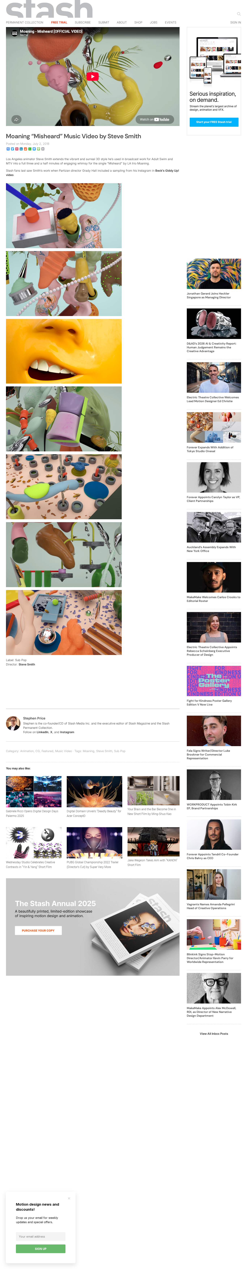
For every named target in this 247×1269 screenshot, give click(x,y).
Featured (47, 751)
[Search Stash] (238, 14)
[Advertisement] (214, 199)
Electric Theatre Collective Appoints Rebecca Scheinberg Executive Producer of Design (212, 651)
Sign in (235, 22)
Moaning (88, 751)
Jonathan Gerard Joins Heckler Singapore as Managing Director (209, 295)
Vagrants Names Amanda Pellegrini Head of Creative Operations (211, 906)
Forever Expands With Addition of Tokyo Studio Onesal (210, 449)
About (122, 22)
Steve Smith (28, 664)
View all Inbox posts (214, 1033)
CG (37, 751)
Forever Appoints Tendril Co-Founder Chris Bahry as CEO (213, 856)
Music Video (63, 751)
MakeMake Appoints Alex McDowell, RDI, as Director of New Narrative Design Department (211, 1012)
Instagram (67, 732)
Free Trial (59, 22)
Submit (103, 22)
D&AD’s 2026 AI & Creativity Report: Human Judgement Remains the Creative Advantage (211, 347)
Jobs (153, 22)
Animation (27, 751)
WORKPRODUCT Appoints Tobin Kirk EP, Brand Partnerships (212, 806)
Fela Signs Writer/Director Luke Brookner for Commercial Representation (208, 754)
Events (170, 22)
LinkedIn (42, 732)
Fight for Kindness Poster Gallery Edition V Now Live (209, 702)
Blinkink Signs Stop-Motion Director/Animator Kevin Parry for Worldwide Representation (210, 958)
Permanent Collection (24, 22)
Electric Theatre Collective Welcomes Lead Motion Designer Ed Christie (213, 399)
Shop (138, 22)
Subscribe (83, 22)
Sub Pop (119, 751)
